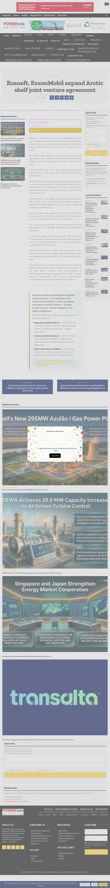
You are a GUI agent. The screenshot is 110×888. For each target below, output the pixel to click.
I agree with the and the (57, 449)
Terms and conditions (57, 448)
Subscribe (55, 455)
